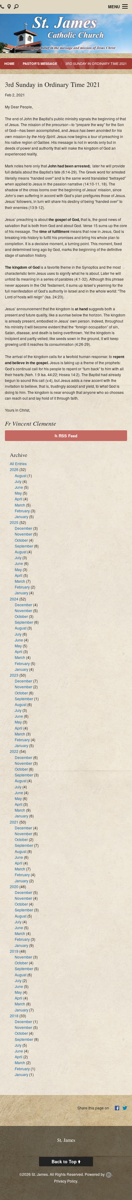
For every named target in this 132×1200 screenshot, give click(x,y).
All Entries (18, 463)
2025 (14, 522)
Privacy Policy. (66, 1180)
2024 (14, 598)
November (23, 533)
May (18, 492)
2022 (14, 751)
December (23, 528)
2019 (14, 951)
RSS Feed (67, 436)
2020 (14, 886)
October (21, 540)
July (18, 481)
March (20, 504)
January (21, 516)
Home (9, 63)
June (19, 487)
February (22, 510)
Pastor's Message (40, 63)
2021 (14, 821)
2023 (14, 675)
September (24, 545)
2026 (14, 469)
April (18, 498)
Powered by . (99, 1174)
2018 (14, 1015)
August (20, 475)
